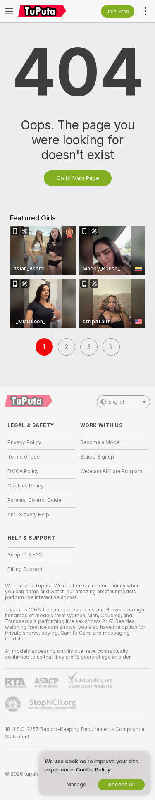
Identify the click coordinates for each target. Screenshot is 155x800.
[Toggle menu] (9, 11)
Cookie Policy (93, 770)
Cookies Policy (25, 486)
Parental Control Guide (34, 500)
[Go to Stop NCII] (53, 704)
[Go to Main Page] (48, 11)
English (117, 402)
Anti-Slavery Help (28, 515)
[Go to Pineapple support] (13, 704)
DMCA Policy (23, 471)
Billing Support (25, 569)
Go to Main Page (78, 178)
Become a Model (100, 442)
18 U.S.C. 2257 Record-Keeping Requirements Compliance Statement (74, 733)
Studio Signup (97, 457)
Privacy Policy (24, 442)
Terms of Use (23, 457)
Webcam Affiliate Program (111, 471)
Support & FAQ (25, 555)
